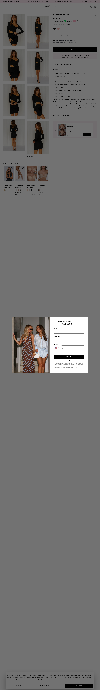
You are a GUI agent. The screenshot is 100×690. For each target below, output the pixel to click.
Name (56, 328)
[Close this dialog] (85, 319)
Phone (56, 344)
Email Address (58, 336)
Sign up (69, 357)
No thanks (69, 360)
